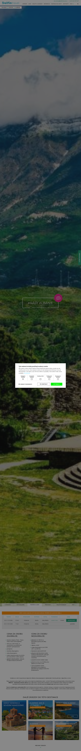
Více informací (27, 373)
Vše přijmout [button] (56, 384)
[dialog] (40, 375)
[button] (25, 384)
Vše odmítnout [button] (44, 384)
